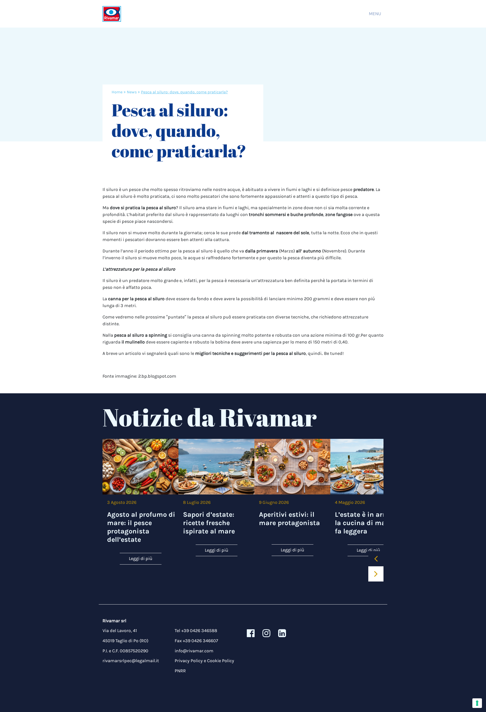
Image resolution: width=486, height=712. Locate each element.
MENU (375, 13)
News (132, 92)
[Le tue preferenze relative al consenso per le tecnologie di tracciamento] (477, 703)
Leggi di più (140, 558)
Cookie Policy (220, 660)
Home (117, 92)
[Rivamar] (112, 14)
